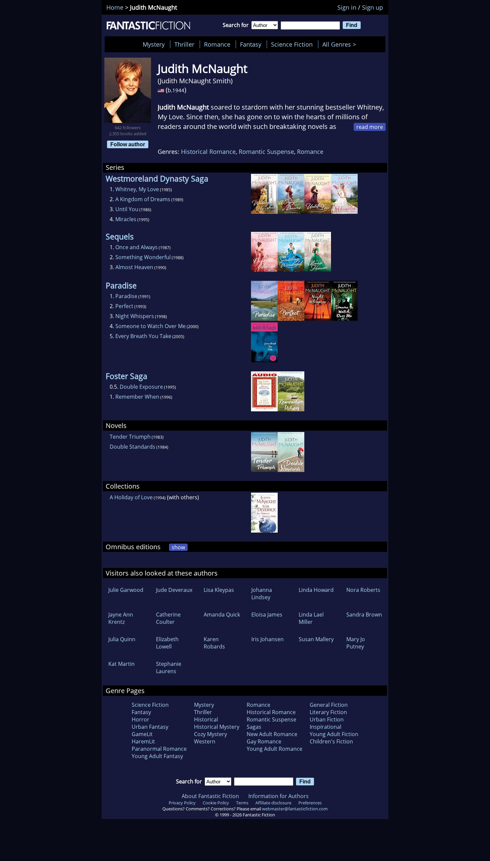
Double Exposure (141, 386)
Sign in (346, 7)
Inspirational (325, 726)
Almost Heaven (134, 267)
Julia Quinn (121, 639)
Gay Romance (264, 741)
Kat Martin (121, 663)
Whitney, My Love (137, 189)
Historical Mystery (216, 726)
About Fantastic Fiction (210, 796)
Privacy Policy (182, 803)
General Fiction (329, 704)
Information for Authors (278, 796)
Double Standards (132, 446)
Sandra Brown (364, 614)
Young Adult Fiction (334, 734)
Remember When (137, 396)
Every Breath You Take (143, 336)
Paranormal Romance (159, 748)
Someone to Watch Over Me (150, 326)
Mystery (154, 44)
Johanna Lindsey (261, 593)
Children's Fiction (331, 741)
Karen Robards (214, 643)
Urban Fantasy (150, 726)
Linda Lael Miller (311, 618)
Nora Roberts (363, 590)
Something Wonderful (143, 257)
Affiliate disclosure (273, 803)
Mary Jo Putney (355, 643)
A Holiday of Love (131, 497)
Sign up (372, 7)
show (178, 547)
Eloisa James (266, 614)
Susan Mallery (316, 639)
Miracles (125, 219)
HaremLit (143, 741)
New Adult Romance (272, 734)
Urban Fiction (327, 719)
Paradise (126, 296)
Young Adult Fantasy (157, 756)
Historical (206, 719)
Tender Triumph (130, 436)
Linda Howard (316, 590)
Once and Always (136, 247)
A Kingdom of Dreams (142, 199)
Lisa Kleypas (219, 590)
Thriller (184, 44)
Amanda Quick (222, 614)
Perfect (124, 306)
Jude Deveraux (174, 590)
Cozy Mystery (210, 734)
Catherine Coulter (168, 618)
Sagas (254, 726)
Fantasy (250, 44)
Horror (140, 719)
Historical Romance (208, 152)
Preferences (310, 803)
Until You (126, 209)
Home (114, 7)
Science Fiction (292, 44)
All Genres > (340, 44)
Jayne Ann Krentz (120, 618)
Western (204, 741)
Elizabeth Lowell (167, 643)
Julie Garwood (125, 590)
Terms (242, 803)
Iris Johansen (267, 639)
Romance (217, 44)
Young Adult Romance (274, 748)
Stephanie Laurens (168, 667)
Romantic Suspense (266, 152)
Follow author (127, 144)
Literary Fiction (328, 712)
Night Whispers (134, 316)
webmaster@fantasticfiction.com (295, 809)
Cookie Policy (216, 803)
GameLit (142, 734)
